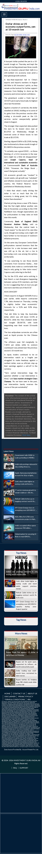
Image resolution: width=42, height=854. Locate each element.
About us (32, 693)
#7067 (25, 34)
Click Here (26, 435)
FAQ (15, 768)
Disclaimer (10, 696)
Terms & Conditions (14, 699)
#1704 (17, 34)
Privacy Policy (25, 696)
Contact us (19, 693)
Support (24, 768)
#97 (28, 34)
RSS (29, 699)
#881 (20, 34)
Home (7, 693)
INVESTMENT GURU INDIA (25, 760)
